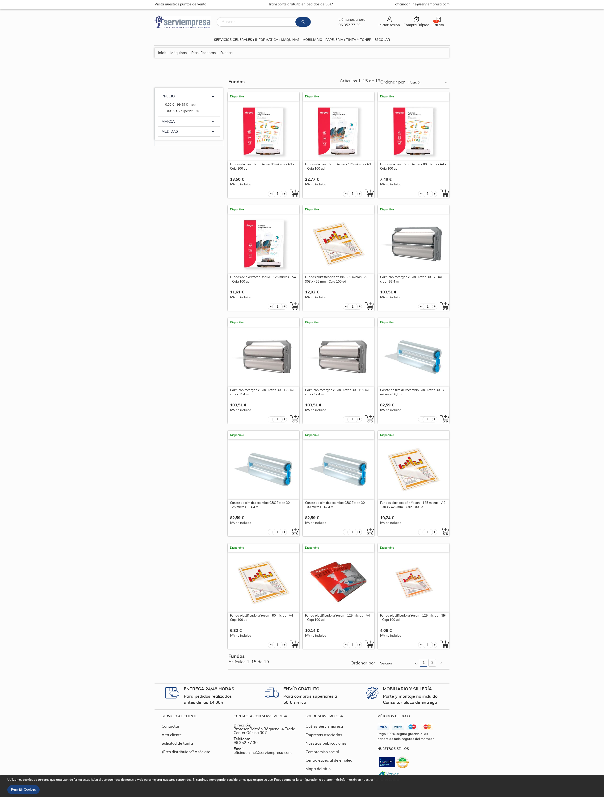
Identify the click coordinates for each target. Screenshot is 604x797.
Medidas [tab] (170, 131)
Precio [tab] (168, 96)
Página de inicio (162, 52)
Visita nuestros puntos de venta (180, 4)
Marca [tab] (168, 121)
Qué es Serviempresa (324, 726)
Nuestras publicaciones (326, 743)
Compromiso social (322, 752)
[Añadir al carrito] (293, 193)
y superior (182, 111)
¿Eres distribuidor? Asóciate (186, 752)
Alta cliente (172, 735)
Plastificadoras (203, 53)
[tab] (194, 716)
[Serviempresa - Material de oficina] (183, 22)
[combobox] (264, 22)
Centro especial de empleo (329, 760)
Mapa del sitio (318, 769)
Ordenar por (392, 82)
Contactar (170, 726)
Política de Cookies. (386, 779)
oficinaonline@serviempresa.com (263, 753)
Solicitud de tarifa (177, 743)
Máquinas (178, 53)
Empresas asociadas (324, 735)
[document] (302, 786)
